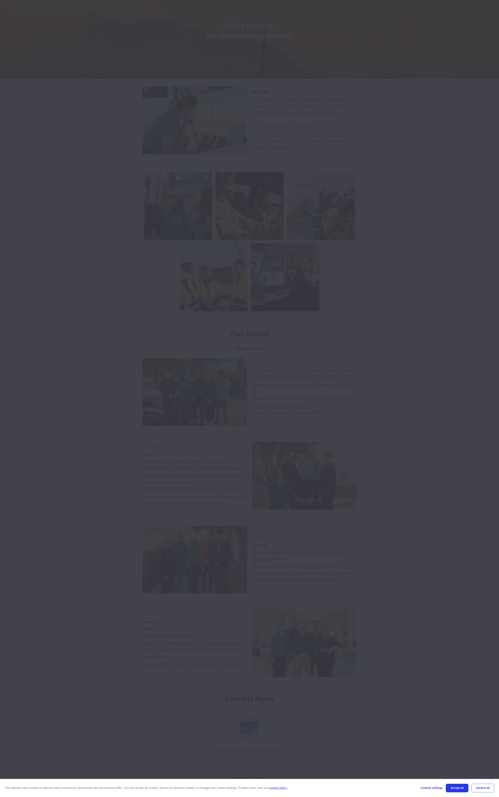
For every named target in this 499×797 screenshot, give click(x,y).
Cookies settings (432, 788)
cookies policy (278, 788)
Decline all (483, 788)
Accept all (457, 788)
